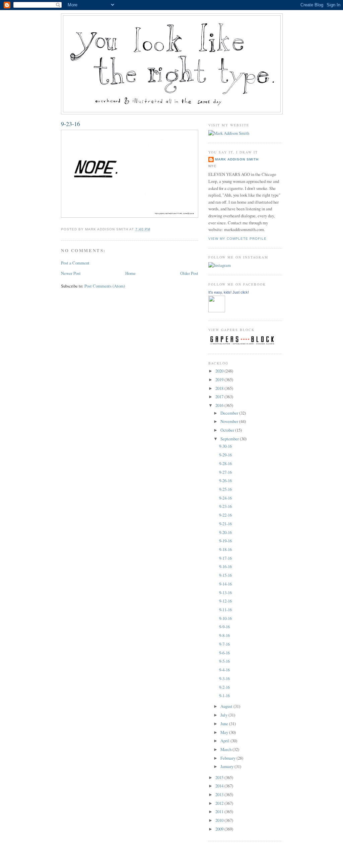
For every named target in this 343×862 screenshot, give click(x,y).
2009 (219, 829)
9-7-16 (224, 644)
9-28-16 (225, 463)
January (227, 766)
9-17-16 (225, 558)
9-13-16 (225, 592)
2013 (219, 794)
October (227, 430)
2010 (219, 820)
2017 (219, 397)
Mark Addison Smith (237, 159)
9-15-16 (225, 575)
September (230, 439)
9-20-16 (225, 532)
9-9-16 (224, 627)
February (228, 758)
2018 (219, 388)
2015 (219, 777)
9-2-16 (224, 687)
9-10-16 (225, 618)
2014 (219, 786)
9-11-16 (225, 610)
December (229, 413)
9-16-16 (225, 566)
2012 (219, 803)
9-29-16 (225, 455)
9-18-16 (225, 549)
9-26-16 (225, 480)
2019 (219, 379)
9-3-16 (224, 678)
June (224, 724)
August (226, 706)
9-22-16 (225, 515)
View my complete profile (237, 238)
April (225, 741)
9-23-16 (70, 124)
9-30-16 (225, 446)
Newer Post (71, 273)
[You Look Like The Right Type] (216, 311)
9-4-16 (224, 670)
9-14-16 (225, 584)
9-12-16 (225, 601)
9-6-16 (224, 653)
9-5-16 (224, 661)
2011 (219, 812)
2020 (219, 371)
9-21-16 (225, 524)
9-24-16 (225, 498)
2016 (219, 405)
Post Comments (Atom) (104, 286)
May (224, 732)
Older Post (189, 273)
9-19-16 (225, 541)
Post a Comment (75, 263)
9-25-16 (225, 489)
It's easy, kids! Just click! (228, 292)
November (229, 421)
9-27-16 (225, 472)
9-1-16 (224, 695)
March (226, 749)
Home (130, 273)
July (224, 715)
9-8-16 (224, 635)
